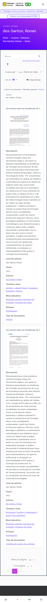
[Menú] (43, 4)
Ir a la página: (19, 566)
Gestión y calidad (13, 288)
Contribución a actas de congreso (20, 544)
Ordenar (9, 72)
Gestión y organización (26, 512)
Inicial (24, 288)
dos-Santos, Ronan (14, 279)
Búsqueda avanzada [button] (31, 61)
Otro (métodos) (18, 515)
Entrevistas (10, 512)
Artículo (9, 319)
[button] (8, 570)
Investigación (11, 311)
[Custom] (6, 599)
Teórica (19, 291)
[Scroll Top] (41, 599)
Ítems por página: (19, 559)
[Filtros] (8, 64)
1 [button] (14, 571)
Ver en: (8, 80)
